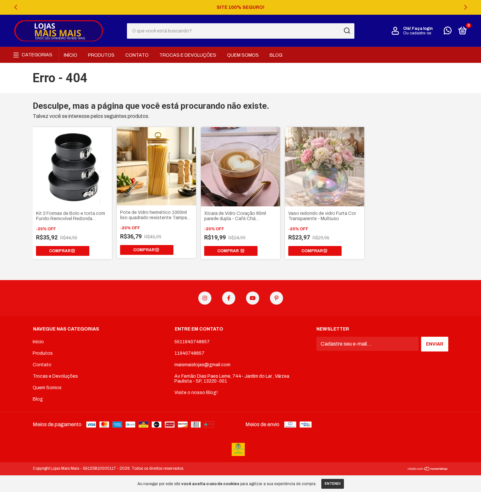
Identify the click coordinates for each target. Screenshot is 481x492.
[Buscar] (346, 31)
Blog (276, 55)
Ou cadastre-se (417, 33)
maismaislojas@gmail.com (202, 364)
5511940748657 (192, 341)
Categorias (37, 54)
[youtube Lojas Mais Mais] (252, 298)
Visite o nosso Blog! (196, 392)
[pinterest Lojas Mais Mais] (276, 298)
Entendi (333, 483)
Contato (137, 55)
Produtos (101, 55)
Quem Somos (243, 55)
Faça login (422, 28)
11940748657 (189, 353)
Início (70, 55)
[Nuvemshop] (427, 469)
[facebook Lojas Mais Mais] (228, 298)
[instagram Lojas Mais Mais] (204, 298)
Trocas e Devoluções (187, 55)
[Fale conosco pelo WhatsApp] (447, 32)
